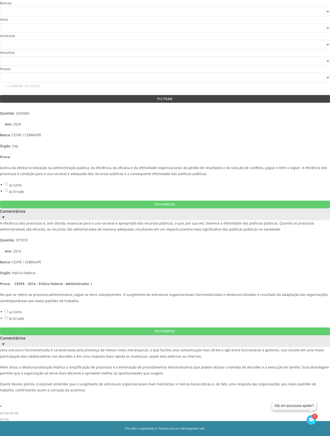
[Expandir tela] (7, 413)
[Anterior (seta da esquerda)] (2, 419)
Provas (5, 69)
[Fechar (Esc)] (16, 413)
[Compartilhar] (12, 413)
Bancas (6, 3)
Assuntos (7, 52)
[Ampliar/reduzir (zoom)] (2, 413)
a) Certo (15, 185)
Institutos (7, 36)
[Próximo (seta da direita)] (7, 419)
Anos (4, 19)
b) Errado (16, 191)
